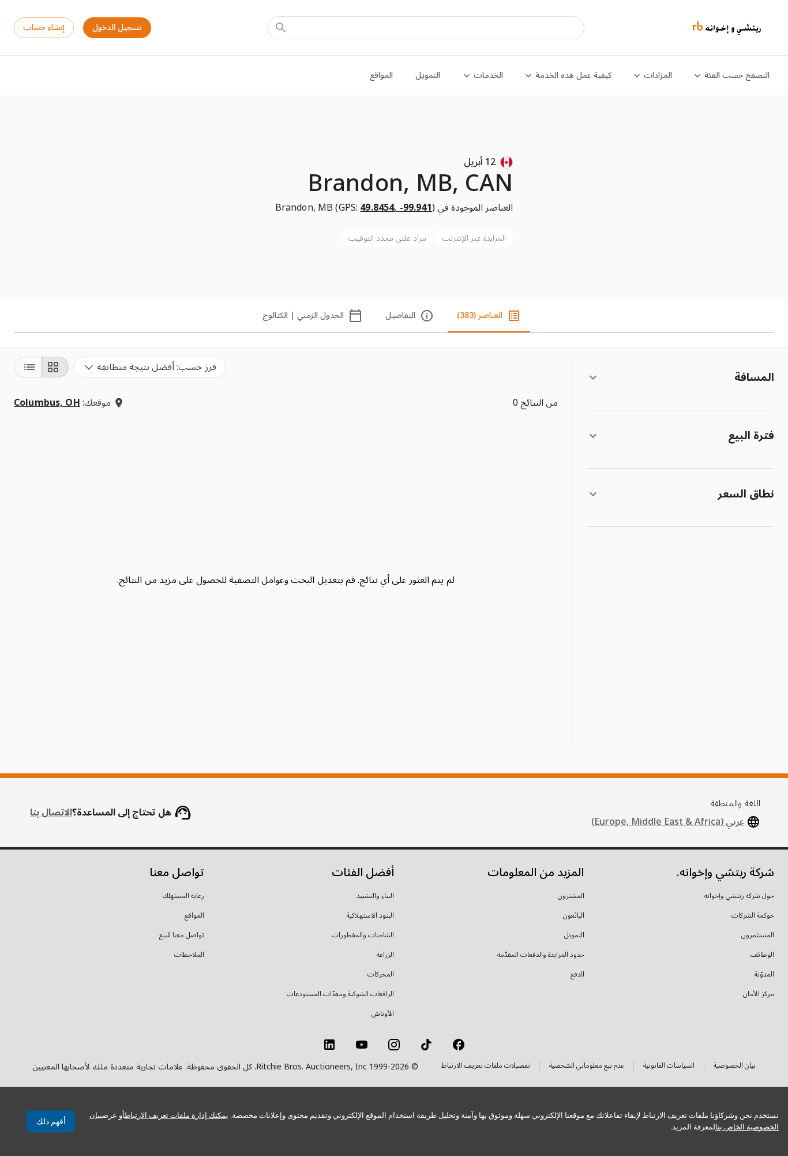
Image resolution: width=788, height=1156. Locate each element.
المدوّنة (764, 975)
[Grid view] (55, 367)
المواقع (381, 75)
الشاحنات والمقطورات (363, 935)
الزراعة (385, 955)
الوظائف (762, 955)
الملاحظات (189, 955)
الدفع (577, 975)
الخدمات (488, 75)
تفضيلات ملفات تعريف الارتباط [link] (485, 1066)
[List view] (28, 367)
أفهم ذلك (51, 1121)
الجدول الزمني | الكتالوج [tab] (303, 315)
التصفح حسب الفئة (737, 75)
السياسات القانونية (669, 1067)
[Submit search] (281, 28)
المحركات (380, 975)
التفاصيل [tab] (400, 315)
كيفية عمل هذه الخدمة (573, 75)
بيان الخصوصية (735, 1067)
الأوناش (383, 1014)
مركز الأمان (758, 994)
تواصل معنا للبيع (181, 935)
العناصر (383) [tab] (479, 315)
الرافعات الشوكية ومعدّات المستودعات (340, 994)
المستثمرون (757, 935)
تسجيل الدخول (117, 27)
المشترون (571, 896)
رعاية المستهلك (183, 896)
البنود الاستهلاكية (370, 916)
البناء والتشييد (375, 896)
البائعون (573, 916)
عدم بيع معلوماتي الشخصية (586, 1067)
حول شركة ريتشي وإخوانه (739, 896)
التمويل (427, 75)
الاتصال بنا (51, 812)
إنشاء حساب (44, 27)
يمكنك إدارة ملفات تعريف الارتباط (176, 1115)
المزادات (658, 75)
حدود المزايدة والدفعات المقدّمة (540, 955)
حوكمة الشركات (752, 916)
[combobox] (149, 367)
